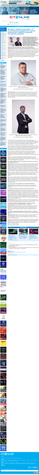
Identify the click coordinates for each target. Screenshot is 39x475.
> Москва (28, 19)
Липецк (1, 118)
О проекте (2, 456)
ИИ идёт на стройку (12, 246)
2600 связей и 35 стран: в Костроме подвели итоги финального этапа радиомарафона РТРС (3, 144)
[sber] (19, 3)
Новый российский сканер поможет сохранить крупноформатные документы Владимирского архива (3, 101)
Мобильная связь (3, 33)
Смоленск (1, 136)
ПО (14, 463)
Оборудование (3, 42)
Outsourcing (2, 45)
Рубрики (16, 26)
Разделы (19, 26)
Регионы (22, 26)
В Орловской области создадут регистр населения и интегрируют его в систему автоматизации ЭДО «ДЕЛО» (3, 110)
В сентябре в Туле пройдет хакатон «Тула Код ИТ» (3, 106)
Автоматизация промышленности (3, 30)
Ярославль (2, 75)
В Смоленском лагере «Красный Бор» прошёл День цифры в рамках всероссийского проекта (3, 139)
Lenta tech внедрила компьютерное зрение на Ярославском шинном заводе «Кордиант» (3, 78)
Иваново (1, 127)
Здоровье (2, 58)
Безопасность (3, 52)
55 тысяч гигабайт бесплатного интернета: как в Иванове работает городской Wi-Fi (3, 129)
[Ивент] (3, 153)
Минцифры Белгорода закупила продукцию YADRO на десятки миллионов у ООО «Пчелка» (3, 90)
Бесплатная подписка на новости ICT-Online (8, 469)
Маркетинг (2, 39)
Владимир (2, 98)
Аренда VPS (2, 465)
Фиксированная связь (3, 35)
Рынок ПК (2, 38)
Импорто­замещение (2, 28)
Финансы (2, 49)
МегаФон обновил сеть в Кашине (3, 81)
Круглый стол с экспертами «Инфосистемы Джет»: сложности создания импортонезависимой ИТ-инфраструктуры (34, 11)
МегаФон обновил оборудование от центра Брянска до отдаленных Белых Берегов (3, 124)
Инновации (31, 463)
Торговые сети (3, 41)
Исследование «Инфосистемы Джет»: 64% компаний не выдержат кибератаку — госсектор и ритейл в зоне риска (33, 237)
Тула (1, 104)
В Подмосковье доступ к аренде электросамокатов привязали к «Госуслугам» (3, 66)
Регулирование (3, 48)
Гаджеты (2, 57)
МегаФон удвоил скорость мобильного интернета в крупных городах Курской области (2, 116)
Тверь (1, 80)
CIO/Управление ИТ (3, 55)
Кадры (20, 463)
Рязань (1, 83)
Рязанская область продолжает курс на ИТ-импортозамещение (3, 85)
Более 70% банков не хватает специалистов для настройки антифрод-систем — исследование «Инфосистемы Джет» (23, 237)
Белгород (1, 87)
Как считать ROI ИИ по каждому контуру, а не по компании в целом (14, 13)
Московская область (2, 64)
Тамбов (1, 131)
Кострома (1, 141)
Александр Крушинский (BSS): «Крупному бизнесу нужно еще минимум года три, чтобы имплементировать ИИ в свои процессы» (24, 11)
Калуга (1, 92)
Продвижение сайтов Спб (12, 254)
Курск (1, 113)
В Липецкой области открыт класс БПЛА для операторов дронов (3, 120)
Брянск (1, 122)
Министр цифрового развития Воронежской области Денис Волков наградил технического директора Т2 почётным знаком (3, 72)
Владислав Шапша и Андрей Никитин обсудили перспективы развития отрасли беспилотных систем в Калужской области (3, 95)
